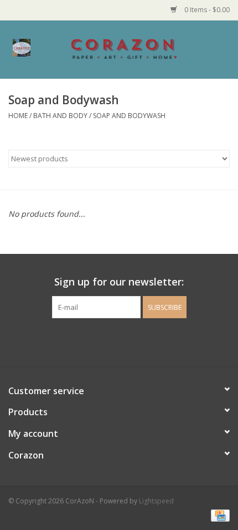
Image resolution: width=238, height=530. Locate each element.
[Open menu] (21, 47)
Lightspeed (156, 501)
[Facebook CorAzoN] (109, 341)
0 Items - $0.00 (206, 9)
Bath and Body (60, 115)
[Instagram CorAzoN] (129, 341)
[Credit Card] (218, 514)
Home (18, 115)
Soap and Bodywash (129, 115)
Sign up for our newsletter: (119, 282)
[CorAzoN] (140, 48)
